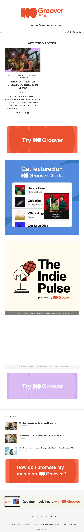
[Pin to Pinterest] (25, 113)
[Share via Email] (28, 113)
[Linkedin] (71, 32)
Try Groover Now (46, 524)
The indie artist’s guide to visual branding (37, 423)
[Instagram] (68, 32)
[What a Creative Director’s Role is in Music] (22, 60)
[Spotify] (80, 32)
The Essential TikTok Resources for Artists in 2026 (41, 435)
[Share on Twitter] (23, 112)
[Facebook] (62, 32)
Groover (13, 524)
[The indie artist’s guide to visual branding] (11, 426)
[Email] (77, 32)
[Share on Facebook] (19, 113)
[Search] (83, 32)
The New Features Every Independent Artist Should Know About (47, 448)
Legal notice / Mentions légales (65, 524)
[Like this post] (17, 113)
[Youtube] (74, 32)
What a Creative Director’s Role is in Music (22, 85)
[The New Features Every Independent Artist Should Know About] (11, 451)
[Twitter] (65, 32)
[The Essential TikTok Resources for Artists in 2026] (11, 438)
